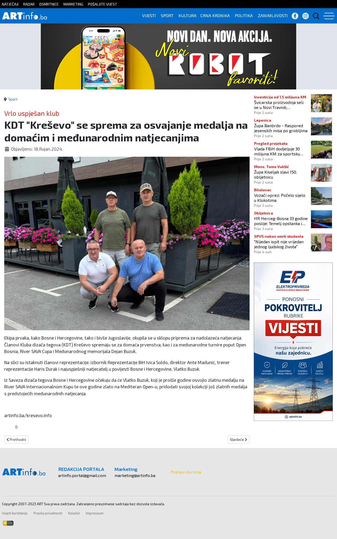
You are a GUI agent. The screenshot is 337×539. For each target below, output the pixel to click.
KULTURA (187, 15)
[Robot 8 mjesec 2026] (168, 55)
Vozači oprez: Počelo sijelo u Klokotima (279, 198)
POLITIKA (244, 15)
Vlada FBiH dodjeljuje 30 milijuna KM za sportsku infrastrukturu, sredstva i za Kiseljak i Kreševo (280, 151)
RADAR (28, 4)
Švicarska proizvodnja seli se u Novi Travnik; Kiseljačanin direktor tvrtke (280, 105)
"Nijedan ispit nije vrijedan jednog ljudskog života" (279, 244)
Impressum (94, 513)
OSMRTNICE (49, 4)
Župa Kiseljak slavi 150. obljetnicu (275, 174)
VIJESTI (149, 15)
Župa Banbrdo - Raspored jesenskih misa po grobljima (281, 128)
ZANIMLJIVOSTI (273, 15)
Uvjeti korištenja (14, 513)
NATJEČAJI (10, 4)
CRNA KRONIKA (215, 15)
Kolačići (74, 513)
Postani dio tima (186, 471)
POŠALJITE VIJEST (102, 4)
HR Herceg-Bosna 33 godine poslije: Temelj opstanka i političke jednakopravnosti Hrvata (281, 221)
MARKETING (73, 4)
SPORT (167, 15)
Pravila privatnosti (47, 513)
